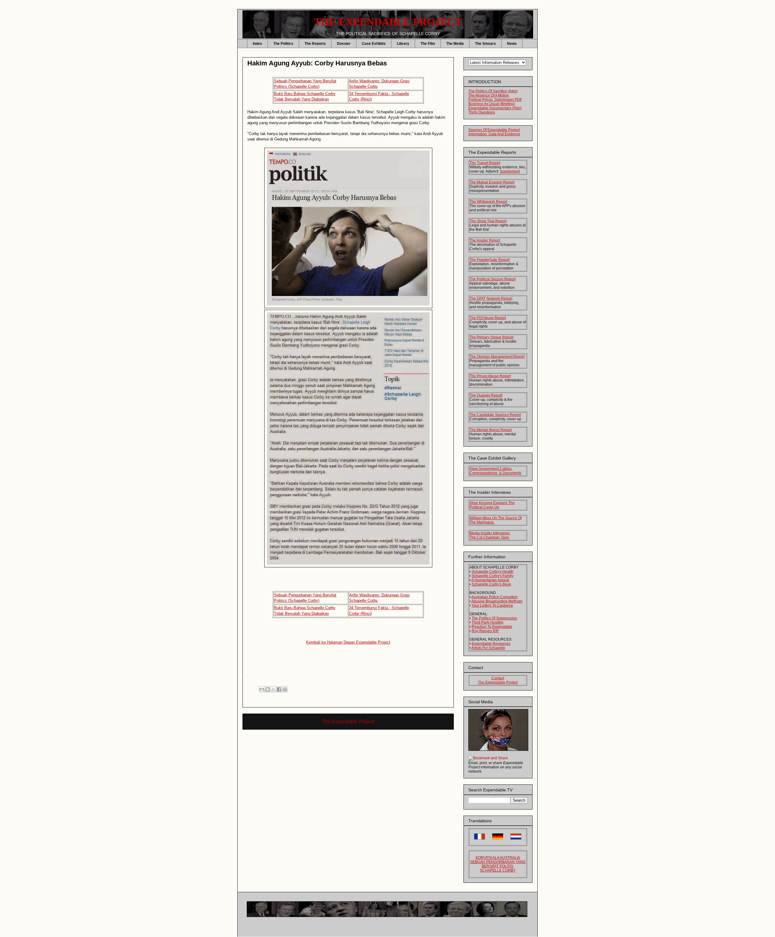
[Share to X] (273, 689)
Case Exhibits (374, 43)
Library (403, 43)
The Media (455, 43)
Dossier (344, 43)
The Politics (283, 43)
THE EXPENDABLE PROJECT (388, 22)
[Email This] (262, 689)
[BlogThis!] (268, 689)
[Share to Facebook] (279, 689)
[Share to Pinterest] (285, 689)
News (512, 43)
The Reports (315, 43)
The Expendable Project (348, 721)
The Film (427, 43)
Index (257, 43)
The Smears (485, 43)
